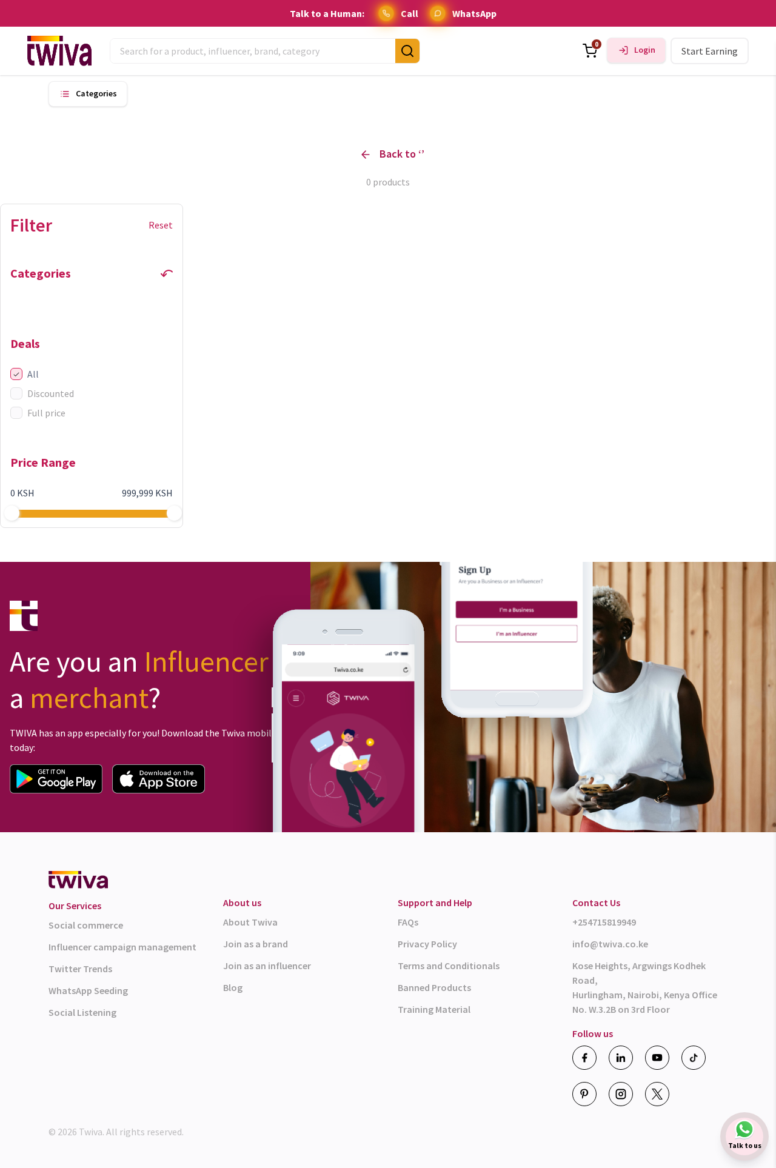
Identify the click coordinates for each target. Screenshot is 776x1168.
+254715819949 (604, 922)
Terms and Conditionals (449, 965)
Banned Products (434, 987)
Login (644, 50)
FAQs (408, 922)
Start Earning (709, 51)
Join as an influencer (267, 965)
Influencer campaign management (122, 947)
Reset (161, 225)
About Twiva (250, 922)
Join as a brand (255, 944)
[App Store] (158, 778)
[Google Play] (56, 778)
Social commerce (85, 925)
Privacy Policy (427, 944)
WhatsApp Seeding (88, 990)
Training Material (434, 1009)
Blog (232, 987)
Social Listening (82, 1012)
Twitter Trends (80, 969)
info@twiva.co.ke (610, 944)
